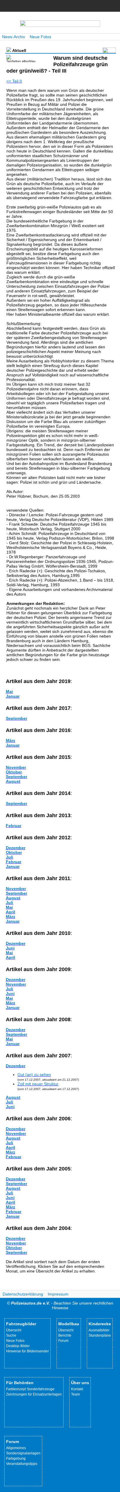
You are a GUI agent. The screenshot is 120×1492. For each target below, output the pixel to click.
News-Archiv (13, 36)
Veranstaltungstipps (21, 1464)
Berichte (64, 1335)
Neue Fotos (40, 36)
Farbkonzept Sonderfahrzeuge (30, 1389)
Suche (11, 1335)
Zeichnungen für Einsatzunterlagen (34, 1394)
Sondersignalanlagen (23, 1453)
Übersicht (13, 1330)
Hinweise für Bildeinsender (27, 1351)
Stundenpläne (100, 1335)
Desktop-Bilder (18, 1346)
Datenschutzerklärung (23, 1294)
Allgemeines (16, 1448)
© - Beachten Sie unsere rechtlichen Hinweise (60, 1305)
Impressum (58, 1294)
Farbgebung (16, 1458)
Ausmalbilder (99, 1330)
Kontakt (77, 1389)
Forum (63, 1341)
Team (75, 1394)
